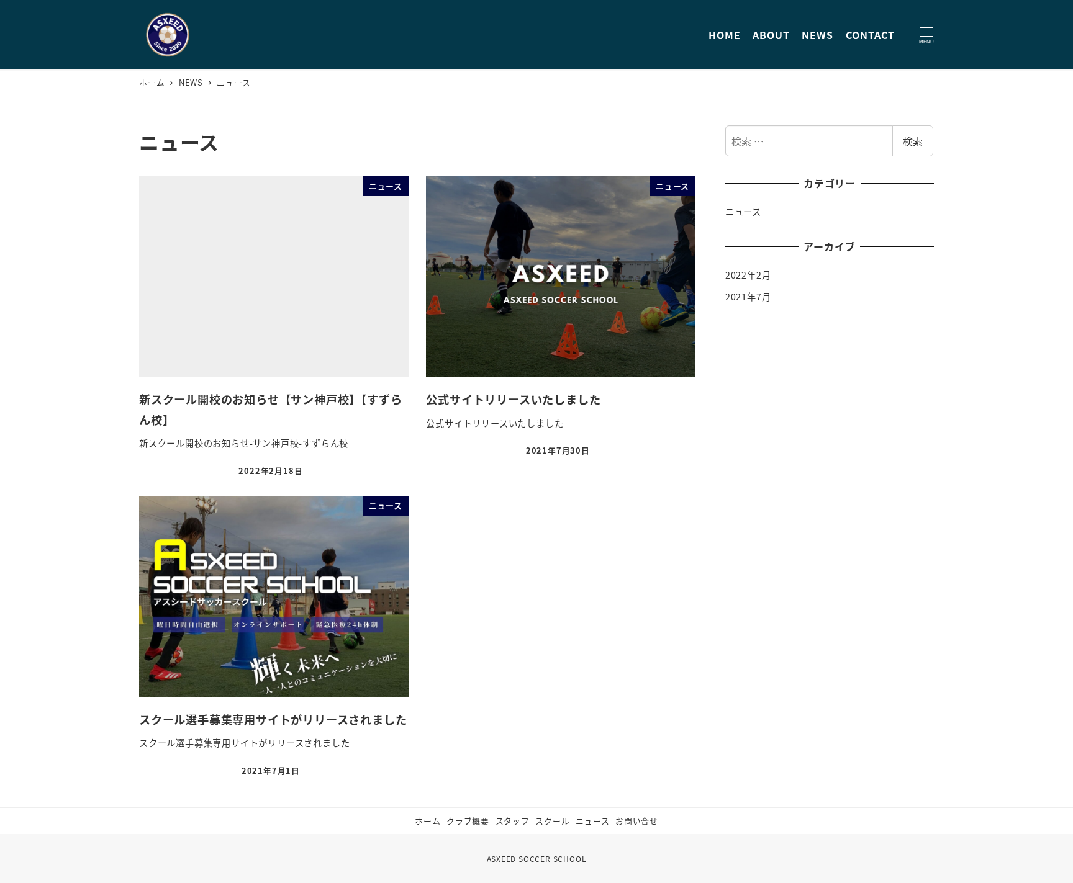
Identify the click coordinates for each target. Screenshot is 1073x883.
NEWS (817, 34)
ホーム (427, 821)
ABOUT (771, 34)
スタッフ (513, 821)
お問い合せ (636, 821)
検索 (913, 140)
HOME (724, 34)
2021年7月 (748, 296)
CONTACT (870, 34)
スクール (552, 821)
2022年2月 (748, 275)
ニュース (743, 211)
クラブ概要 (467, 821)
